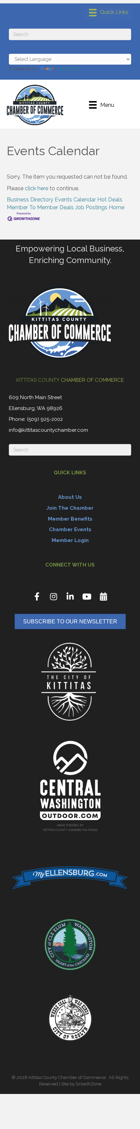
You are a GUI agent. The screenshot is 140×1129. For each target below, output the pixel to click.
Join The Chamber (70, 508)
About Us (70, 497)
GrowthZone (88, 1083)
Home (116, 207)
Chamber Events (70, 529)
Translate (67, 68)
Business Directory (30, 199)
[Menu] (108, 12)
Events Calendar (75, 199)
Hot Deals (109, 199)
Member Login (70, 540)
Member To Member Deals (40, 207)
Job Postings (91, 207)
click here (36, 188)
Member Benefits (70, 519)
